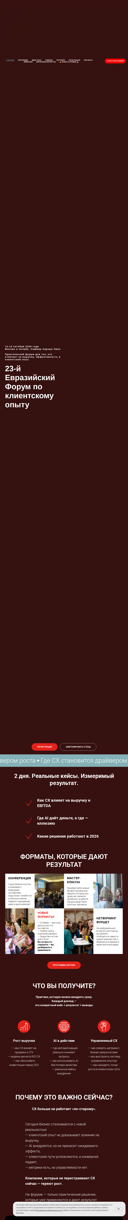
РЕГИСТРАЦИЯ (74, 60)
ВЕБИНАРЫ (28, 62)
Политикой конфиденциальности (49, 1210)
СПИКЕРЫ (49, 60)
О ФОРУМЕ (10, 60)
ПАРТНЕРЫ (60, 60)
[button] (78, 747)
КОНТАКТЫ (88, 60)
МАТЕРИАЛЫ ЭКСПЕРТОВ (46, 62)
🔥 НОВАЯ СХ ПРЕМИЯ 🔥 (69, 62)
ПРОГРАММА (23, 60)
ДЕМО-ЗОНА (36, 60)
